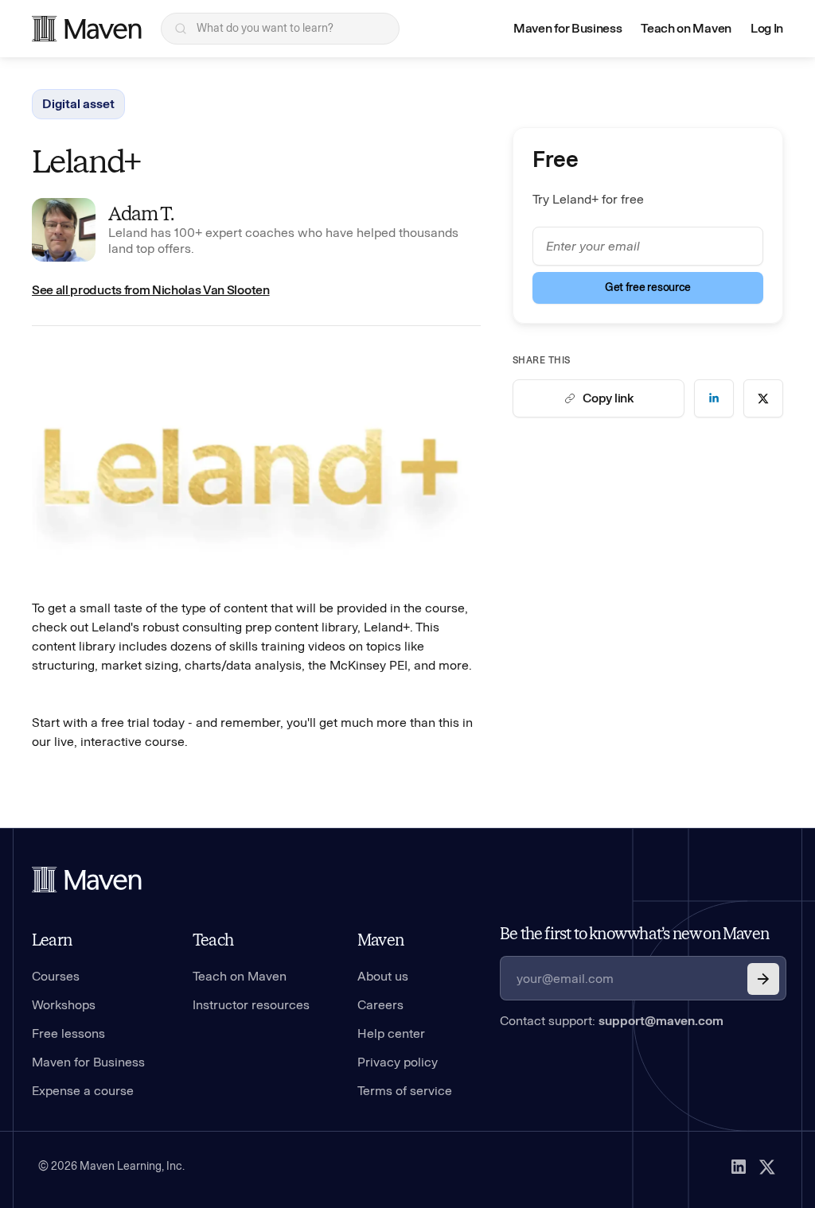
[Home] (86, 879)
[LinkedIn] (738, 1166)
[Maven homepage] (86, 28)
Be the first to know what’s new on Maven (634, 933)
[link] (714, 398)
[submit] (763, 979)
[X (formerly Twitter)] (767, 1166)
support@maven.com (661, 1020)
